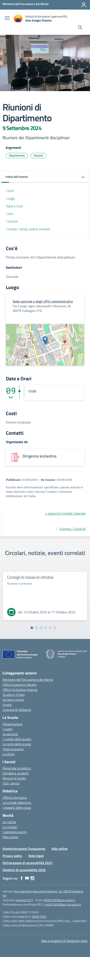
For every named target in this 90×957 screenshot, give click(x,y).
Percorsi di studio (14, 778)
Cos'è (10, 190)
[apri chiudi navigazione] (7, 18)
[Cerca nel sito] (80, 28)
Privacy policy (12, 855)
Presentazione (12, 724)
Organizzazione (13, 749)
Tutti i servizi (11, 783)
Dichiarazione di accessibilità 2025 (27, 862)
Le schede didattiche (17, 802)
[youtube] (27, 878)
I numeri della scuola (17, 739)
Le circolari (10, 826)
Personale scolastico (17, 768)
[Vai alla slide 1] (32, 627)
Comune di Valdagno (17, 709)
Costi (9, 213)
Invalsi (7, 704)
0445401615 (24, 900)
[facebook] (21, 878)
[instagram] (32, 878)
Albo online (10, 836)
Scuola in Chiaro (14, 694)
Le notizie (9, 821)
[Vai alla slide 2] (36, 627)
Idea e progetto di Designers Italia (64, 940)
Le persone (10, 734)
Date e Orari (14, 206)
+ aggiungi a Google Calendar (65, 513)
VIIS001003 (39, 916)
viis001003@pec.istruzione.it (63, 904)
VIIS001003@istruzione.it (59, 900)
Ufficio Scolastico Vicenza (20, 689)
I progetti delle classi (17, 807)
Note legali (36, 855)
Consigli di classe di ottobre (30, 577)
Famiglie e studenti (16, 773)
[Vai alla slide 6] (55, 627)
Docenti (38, 155)
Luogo (10, 198)
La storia (8, 754)
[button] (45, 177)
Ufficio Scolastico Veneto (20, 684)
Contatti (12, 221)
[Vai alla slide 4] (45, 627)
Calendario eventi (15, 831)
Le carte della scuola (17, 744)
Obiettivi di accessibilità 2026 (24, 869)
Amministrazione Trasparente (24, 848)
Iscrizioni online (13, 699)
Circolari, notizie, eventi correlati (28, 229)
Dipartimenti (17, 155)
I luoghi (8, 729)
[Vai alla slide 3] (41, 627)
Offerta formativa (15, 797)
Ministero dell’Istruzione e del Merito (28, 679)
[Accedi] (83, 5)
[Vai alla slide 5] (50, 627)
